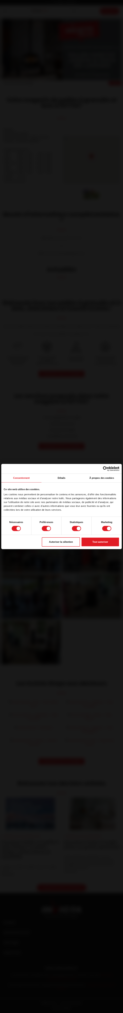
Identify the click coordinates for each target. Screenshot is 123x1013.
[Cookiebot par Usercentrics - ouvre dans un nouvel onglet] (105, 468)
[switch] (46, 528)
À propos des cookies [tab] (101, 478)
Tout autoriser (100, 541)
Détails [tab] (62, 478)
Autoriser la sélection (61, 541)
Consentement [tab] (21, 478)
